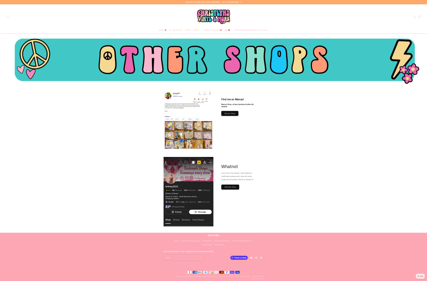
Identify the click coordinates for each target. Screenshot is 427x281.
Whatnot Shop (230, 187)
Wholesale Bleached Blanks (241, 241)
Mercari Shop (230, 113)
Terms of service (234, 276)
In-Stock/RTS (207, 241)
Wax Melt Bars (220, 245)
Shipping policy (245, 276)
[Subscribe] (200, 257)
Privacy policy (223, 276)
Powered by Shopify (201, 276)
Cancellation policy (258, 276)
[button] (8, 16)
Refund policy (207, 245)
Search (176, 241)
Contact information (258, 278)
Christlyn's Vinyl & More (188, 276)
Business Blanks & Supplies (190, 241)
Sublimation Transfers (222, 241)
